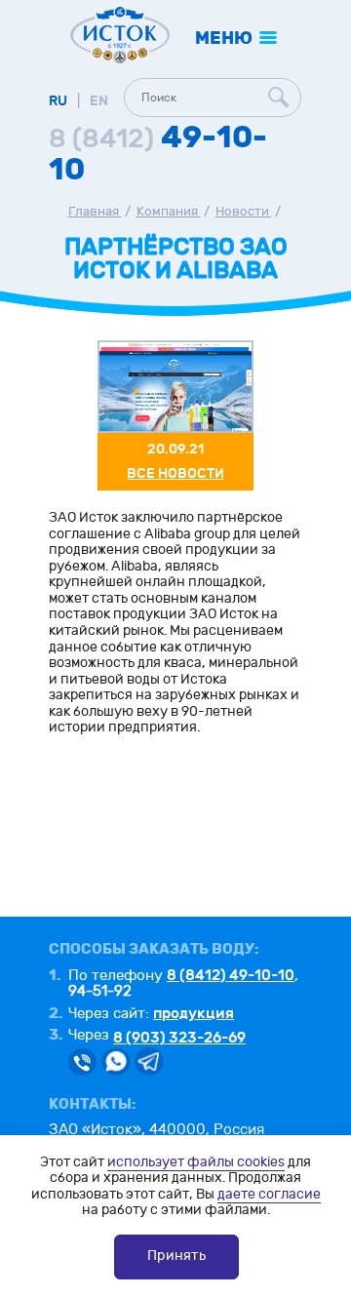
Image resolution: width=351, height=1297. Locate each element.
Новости (243, 211)
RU (58, 101)
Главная (95, 211)
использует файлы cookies (196, 1162)
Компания (168, 211)
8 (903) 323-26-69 (179, 1037)
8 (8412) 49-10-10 (230, 975)
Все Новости (175, 473)
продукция (193, 1013)
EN (99, 101)
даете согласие (269, 1194)
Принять (176, 1255)
